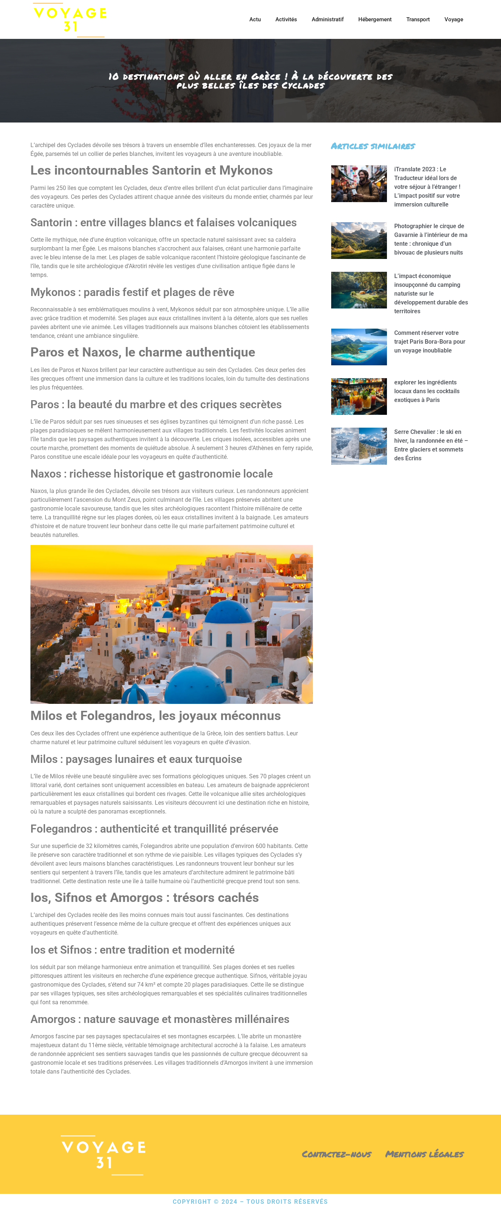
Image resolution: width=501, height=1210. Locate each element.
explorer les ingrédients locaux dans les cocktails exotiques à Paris (427, 391)
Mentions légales (424, 1153)
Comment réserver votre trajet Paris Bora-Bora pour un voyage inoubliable (429, 341)
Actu (255, 19)
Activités (286, 19)
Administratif (328, 19)
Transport (418, 19)
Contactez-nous (336, 1153)
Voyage (454, 19)
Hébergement (375, 19)
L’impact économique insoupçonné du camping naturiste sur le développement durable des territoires (431, 294)
